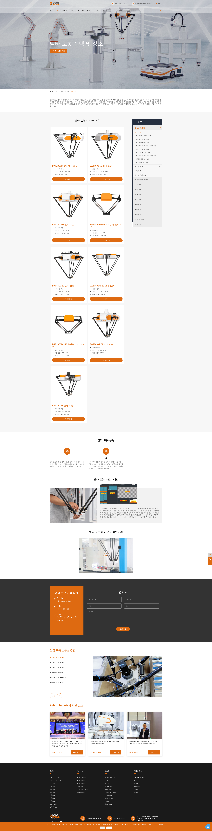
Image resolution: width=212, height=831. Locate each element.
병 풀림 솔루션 (81, 786)
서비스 (136, 789)
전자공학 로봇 (109, 798)
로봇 (56, 10)
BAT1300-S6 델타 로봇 (63, 224)
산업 (72, 10)
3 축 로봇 (138, 209)
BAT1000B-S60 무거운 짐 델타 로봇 (68, 345)
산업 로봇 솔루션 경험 (63, 650)
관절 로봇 (138, 190)
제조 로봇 (108, 801)
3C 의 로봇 (108, 789)
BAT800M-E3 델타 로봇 (101, 344)
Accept (109, 828)
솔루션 (64, 10)
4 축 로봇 (138, 214)
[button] (51, 695)
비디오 (136, 792)
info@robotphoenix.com (141, 4)
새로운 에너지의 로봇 (111, 792)
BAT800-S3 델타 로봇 (62, 405)
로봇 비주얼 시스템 (141, 180)
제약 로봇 (108, 780)
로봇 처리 (138, 195)
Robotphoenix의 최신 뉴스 (66, 705)
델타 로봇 (73, 91)
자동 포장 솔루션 (82, 777)
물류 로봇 (108, 783)
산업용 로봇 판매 (64, 91)
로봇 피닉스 (115, 509)
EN (159, 4)
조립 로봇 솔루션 (82, 792)
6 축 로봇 (138, 171)
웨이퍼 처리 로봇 (140, 175)
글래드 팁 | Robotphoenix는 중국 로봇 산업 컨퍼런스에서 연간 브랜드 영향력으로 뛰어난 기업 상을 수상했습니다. (67, 743)
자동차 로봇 (108, 795)
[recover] (207, 827)
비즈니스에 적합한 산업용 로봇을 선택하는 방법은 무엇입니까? (105, 742)
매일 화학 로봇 (109, 786)
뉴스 (96, 10)
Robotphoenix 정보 (84, 10)
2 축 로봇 (138, 204)
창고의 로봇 (108, 804)
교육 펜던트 (139, 224)
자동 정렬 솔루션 (82, 780)
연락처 (105, 10)
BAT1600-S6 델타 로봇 (101, 165)
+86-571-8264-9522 (119, 4)
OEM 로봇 (137, 786)
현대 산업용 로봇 (112, 464)
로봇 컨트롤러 (139, 219)
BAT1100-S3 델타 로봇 (63, 285)
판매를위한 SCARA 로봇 (126, 515)
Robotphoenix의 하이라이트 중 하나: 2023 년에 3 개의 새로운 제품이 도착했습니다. (143, 742)
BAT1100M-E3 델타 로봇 (102, 285)
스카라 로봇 (139, 167)
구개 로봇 (138, 185)
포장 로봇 (138, 200)
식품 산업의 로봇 (110, 777)
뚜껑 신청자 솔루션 (83, 789)
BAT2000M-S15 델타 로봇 (64, 165)
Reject (102, 828)
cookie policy (152, 824)
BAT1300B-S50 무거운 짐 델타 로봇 (106, 225)
